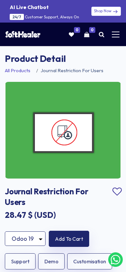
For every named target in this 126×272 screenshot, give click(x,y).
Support (20, 261)
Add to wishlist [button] (117, 191)
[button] (69, 239)
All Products (17, 70)
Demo (51, 261)
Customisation (89, 261)
